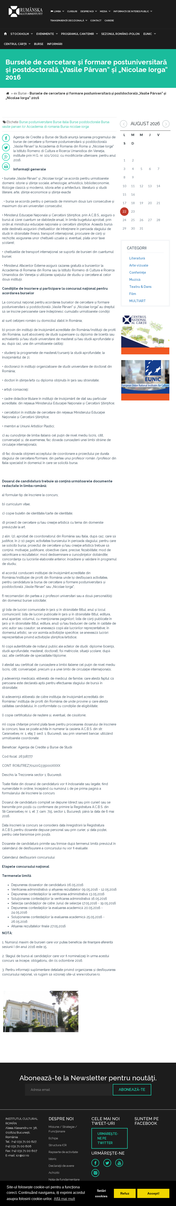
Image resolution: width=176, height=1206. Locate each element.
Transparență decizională (67, 20)
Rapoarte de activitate (63, 1152)
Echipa (53, 1138)
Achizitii (54, 1172)
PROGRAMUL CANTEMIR (77, 34)
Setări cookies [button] (101, 1193)
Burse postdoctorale (85, 122)
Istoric (53, 1159)
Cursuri (72, 11)
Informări (54, 44)
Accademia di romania (43, 126)
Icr (24, 126)
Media (103, 11)
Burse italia (61, 122)
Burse (38, 44)
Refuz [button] (124, 1193)
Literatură (137, 258)
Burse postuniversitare (35, 122)
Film (132, 294)
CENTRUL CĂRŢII (15, 44)
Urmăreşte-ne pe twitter (107, 1138)
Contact (95, 20)
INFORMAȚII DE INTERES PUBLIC (131, 11)
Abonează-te (132, 1089)
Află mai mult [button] (64, 1199)
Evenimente (45, 34)
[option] (41, 1012)
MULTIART (137, 301)
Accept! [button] (153, 1193)
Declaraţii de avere (61, 1165)
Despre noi (87, 11)
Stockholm (20, 34)
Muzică (134, 279)
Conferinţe (137, 272)
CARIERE (109, 20)
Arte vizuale (138, 265)
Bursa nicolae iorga (74, 126)
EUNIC (147, 34)
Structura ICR (58, 1145)
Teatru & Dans (140, 287)
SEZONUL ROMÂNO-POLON (120, 34)
